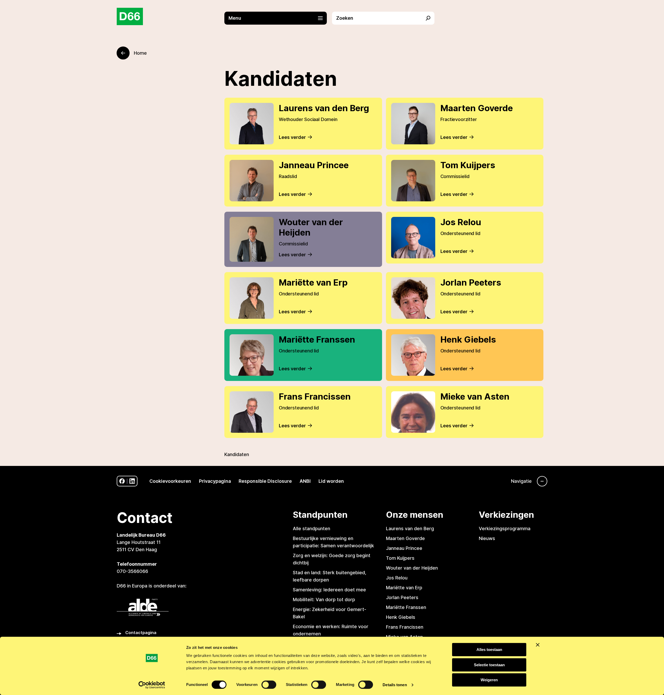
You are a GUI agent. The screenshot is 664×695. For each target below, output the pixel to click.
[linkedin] (132, 481)
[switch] (268, 684)
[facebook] (122, 481)
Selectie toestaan (489, 665)
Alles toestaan (489, 649)
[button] (278, 18)
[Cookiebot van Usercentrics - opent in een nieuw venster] (152, 685)
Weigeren (489, 680)
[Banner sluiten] (538, 645)
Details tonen (395, 685)
